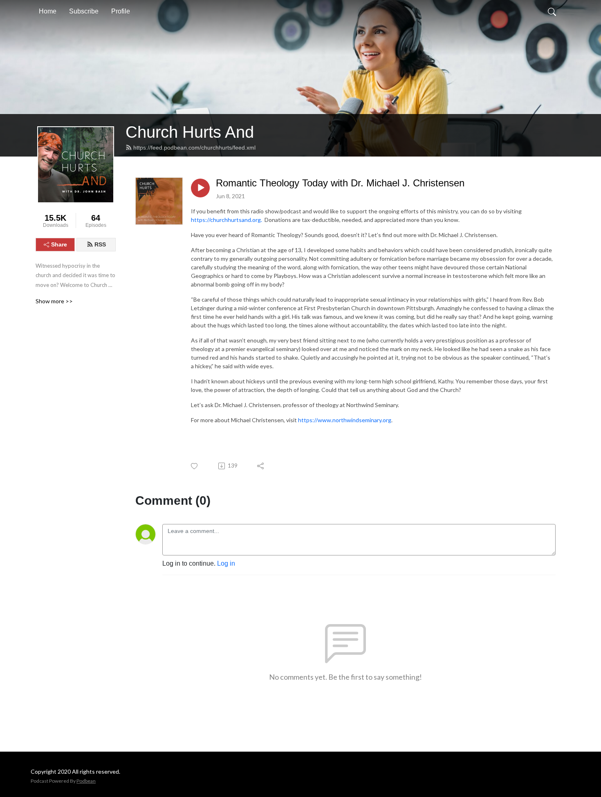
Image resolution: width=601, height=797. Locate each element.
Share (59, 244)
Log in (226, 563)
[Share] (261, 466)
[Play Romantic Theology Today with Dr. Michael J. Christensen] (200, 188)
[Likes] (195, 466)
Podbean (86, 781)
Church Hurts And (190, 132)
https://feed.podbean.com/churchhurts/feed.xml (194, 147)
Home (47, 11)
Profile (120, 11)
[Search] (552, 11)
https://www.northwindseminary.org (344, 419)
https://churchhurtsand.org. (226, 219)
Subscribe (84, 11)
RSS (100, 244)
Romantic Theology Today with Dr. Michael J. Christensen (340, 182)
